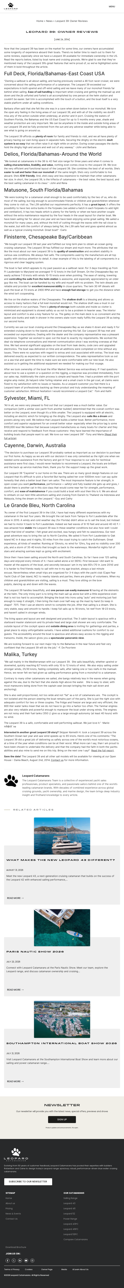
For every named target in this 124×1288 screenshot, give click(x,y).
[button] (111, 5)
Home (39, 20)
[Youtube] (26, 1261)
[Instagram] (32, 1261)
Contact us (57, 760)
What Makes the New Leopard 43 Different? (60, 860)
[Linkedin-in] (20, 1261)
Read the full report (102, 750)
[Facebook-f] (8, 1261)
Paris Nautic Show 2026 (35, 952)
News (49, 20)
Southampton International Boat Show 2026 (61, 1043)
